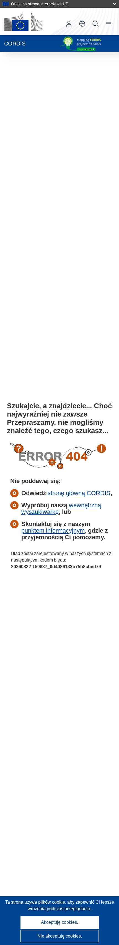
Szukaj (95, 24)
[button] (82, 24)
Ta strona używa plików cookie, (36, 902)
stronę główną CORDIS (79, 493)
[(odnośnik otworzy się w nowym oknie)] (23, 21)
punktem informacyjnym (53, 530)
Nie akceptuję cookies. (59, 936)
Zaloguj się (69, 24)
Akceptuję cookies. (59, 922)
